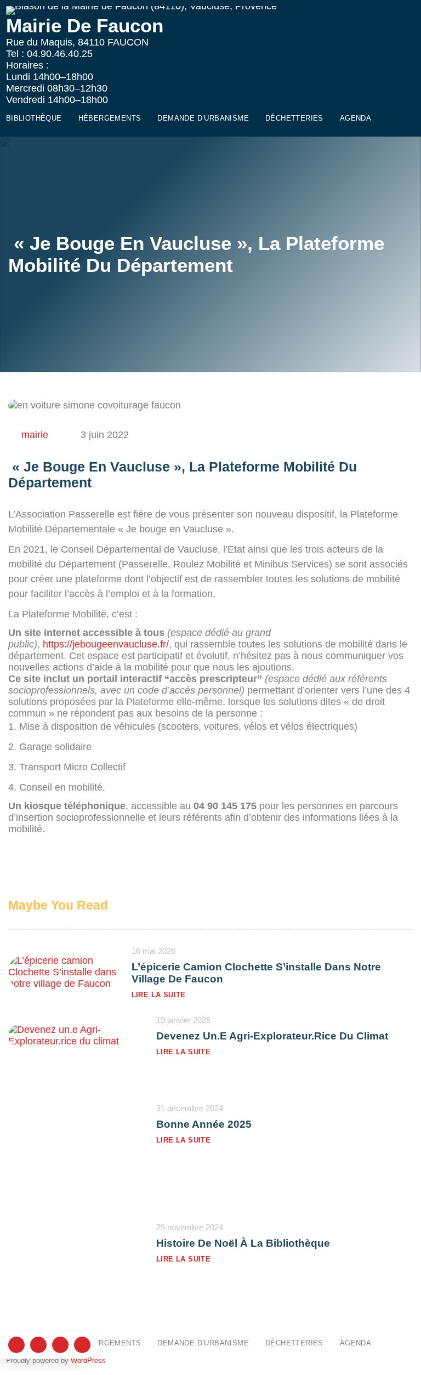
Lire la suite (159, 995)
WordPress (88, 1360)
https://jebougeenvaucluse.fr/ (106, 644)
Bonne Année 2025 (204, 1124)
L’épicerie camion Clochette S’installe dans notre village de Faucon (256, 973)
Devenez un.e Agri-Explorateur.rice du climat (272, 1036)
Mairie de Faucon (84, 25)
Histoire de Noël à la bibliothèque (243, 1243)
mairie (34, 434)
